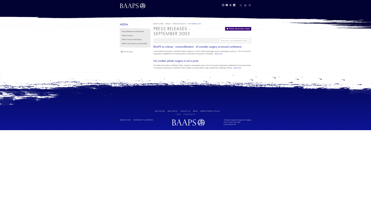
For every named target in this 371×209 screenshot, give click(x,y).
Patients (137, 23)
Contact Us (139, 44)
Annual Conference (144, 48)
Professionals (140, 29)
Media (135, 34)
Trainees (137, 39)
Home (135, 19)
